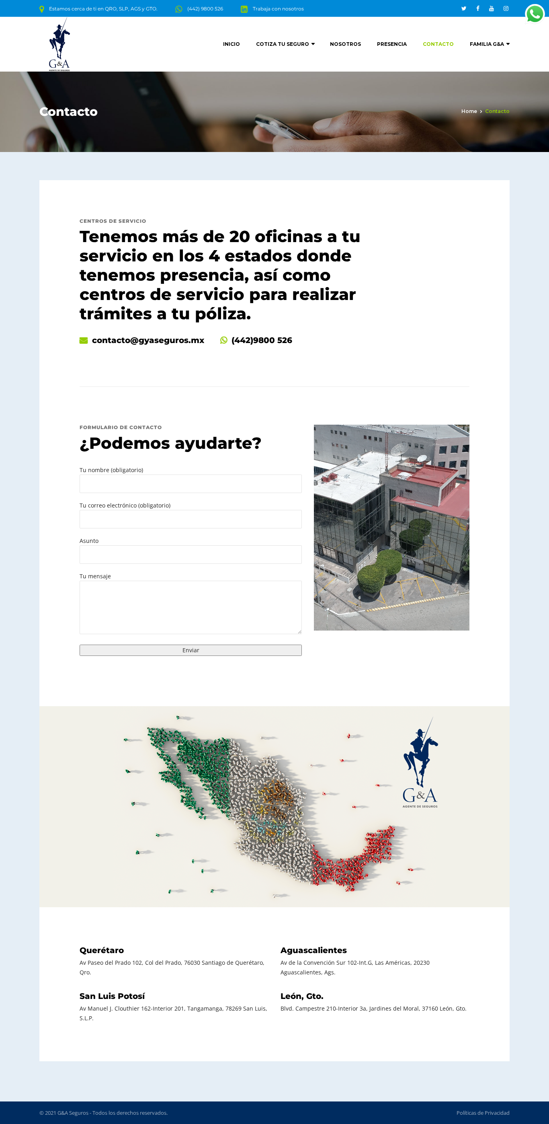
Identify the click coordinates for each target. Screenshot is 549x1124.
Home (469, 111)
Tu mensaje (95, 576)
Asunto (89, 541)
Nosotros (345, 44)
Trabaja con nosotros (278, 9)
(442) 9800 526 (205, 9)
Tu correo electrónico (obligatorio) (125, 505)
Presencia (392, 44)
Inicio (231, 44)
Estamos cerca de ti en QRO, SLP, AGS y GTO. (103, 9)
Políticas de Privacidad (483, 1112)
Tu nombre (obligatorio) (111, 470)
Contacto (438, 44)
